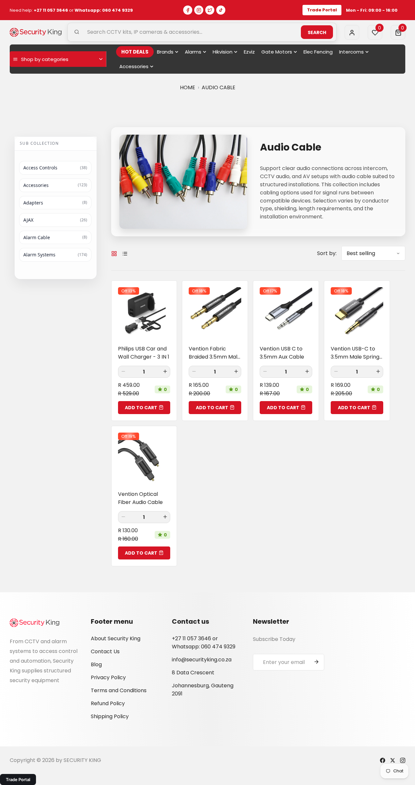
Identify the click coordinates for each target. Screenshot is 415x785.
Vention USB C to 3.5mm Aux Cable (282, 353)
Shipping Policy (110, 716)
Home (187, 87)
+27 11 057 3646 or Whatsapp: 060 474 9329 (203, 642)
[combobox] (202, 32)
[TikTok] (220, 10)
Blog (96, 664)
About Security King (115, 638)
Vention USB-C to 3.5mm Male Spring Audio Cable (355, 353)
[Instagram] (198, 10)
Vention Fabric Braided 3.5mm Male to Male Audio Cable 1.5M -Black (215, 353)
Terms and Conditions (119, 690)
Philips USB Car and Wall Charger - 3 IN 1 (143, 353)
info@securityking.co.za (201, 659)
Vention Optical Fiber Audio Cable (140, 498)
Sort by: (327, 253)
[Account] (352, 32)
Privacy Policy (108, 677)
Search (317, 32)
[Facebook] (187, 10)
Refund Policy (108, 703)
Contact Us (105, 651)
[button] (398, 32)
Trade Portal (322, 10)
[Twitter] (209, 10)
